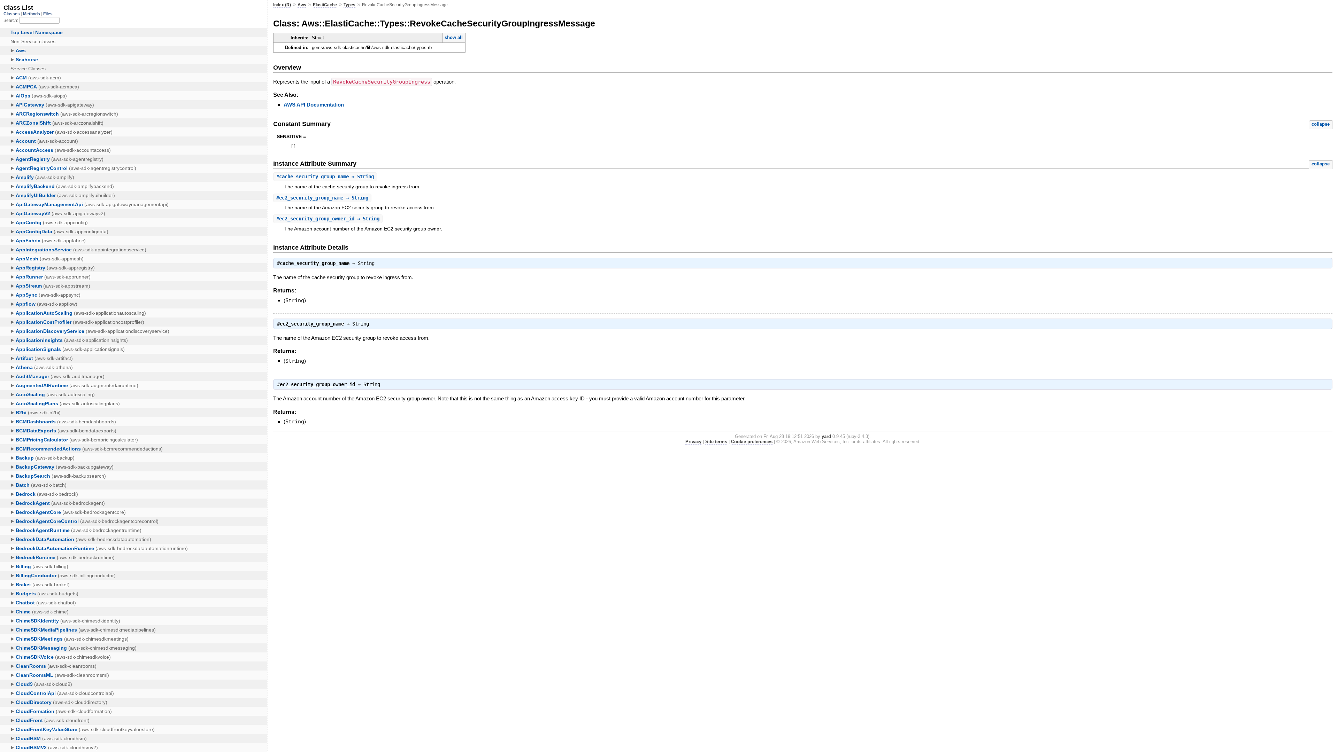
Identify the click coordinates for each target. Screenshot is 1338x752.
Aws (302, 4)
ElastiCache (325, 4)
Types (349, 4)
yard (826, 436)
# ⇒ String (325, 176)
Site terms (716, 441)
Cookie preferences (751, 441)
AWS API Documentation (314, 105)
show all (454, 37)
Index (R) (282, 4)
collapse (1321, 124)
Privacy (693, 441)
